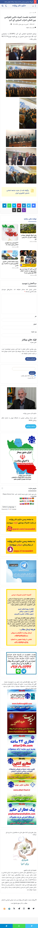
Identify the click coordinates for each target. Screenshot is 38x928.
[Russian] (23, 504)
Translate (14, 509)
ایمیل (34, 324)
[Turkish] (28, 504)
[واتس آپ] (9, 206)
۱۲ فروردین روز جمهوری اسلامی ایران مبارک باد (11, 244)
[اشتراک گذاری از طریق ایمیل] (19, 210)
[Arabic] (21, 498)
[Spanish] (26, 504)
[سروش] (9, 908)
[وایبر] (24, 210)
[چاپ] (14, 210)
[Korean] (28, 501)
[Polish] (21, 504)
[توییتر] (29, 206)
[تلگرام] (4, 206)
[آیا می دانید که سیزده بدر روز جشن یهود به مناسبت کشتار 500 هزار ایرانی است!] (28, 258)
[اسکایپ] (14, 206)
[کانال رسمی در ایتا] (4, 908)
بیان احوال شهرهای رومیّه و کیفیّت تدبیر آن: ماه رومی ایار (28, 237)
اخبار (30, 13)
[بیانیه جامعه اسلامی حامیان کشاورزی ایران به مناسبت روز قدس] (10, 255)
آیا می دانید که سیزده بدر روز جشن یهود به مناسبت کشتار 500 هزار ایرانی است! (28, 271)
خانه (34, 13)
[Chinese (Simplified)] (23, 498)
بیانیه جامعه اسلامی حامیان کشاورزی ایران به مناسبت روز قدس (10, 263)
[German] (33, 498)
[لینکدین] (24, 206)
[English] (26, 498)
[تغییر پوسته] (6, 6)
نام (35, 316)
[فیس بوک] (34, 206)
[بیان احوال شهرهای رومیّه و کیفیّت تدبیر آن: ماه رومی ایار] (28, 228)
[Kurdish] (30, 501)
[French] (28, 498)
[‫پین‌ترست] (19, 206)
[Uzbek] (33, 504)
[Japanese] (26, 501)
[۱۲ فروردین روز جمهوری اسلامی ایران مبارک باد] (10, 232)
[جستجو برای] (3, 6)
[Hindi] (21, 501)
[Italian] (23, 501)
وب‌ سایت (33, 332)
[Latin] (33, 501)
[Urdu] (30, 504)
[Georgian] (30, 498)
